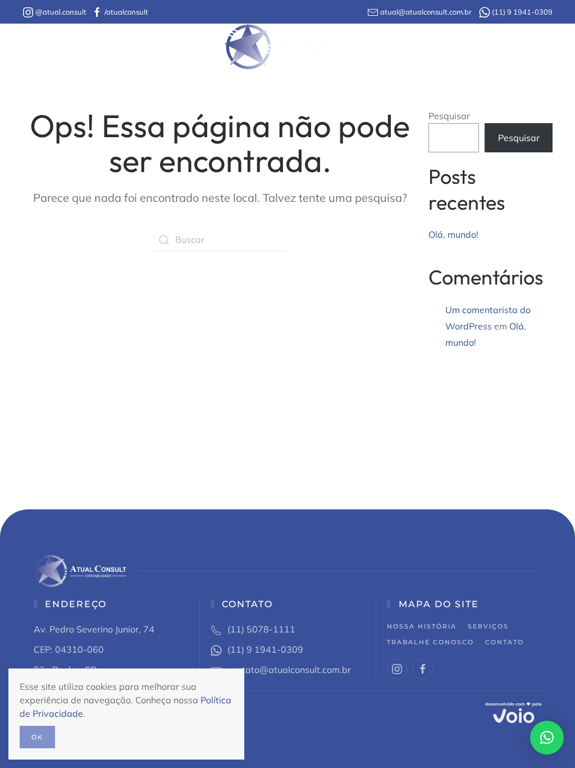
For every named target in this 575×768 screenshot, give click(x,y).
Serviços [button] (184, 46)
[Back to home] (288, 46)
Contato (495, 46)
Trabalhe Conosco (415, 46)
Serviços (488, 626)
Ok (37, 737)
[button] (547, 738)
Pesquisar (449, 115)
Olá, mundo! (453, 234)
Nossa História (93, 46)
